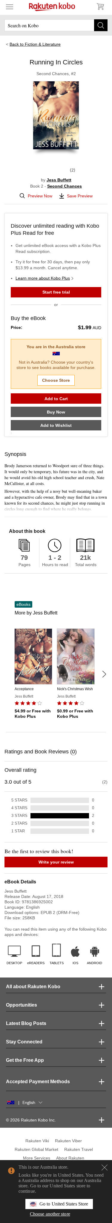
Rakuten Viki (37, 1140)
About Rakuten (70, 1158)
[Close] (105, 1167)
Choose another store (50, 1213)
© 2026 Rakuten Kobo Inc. (31, 1120)
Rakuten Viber (68, 1140)
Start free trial (56, 292)
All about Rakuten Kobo (33, 986)
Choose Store (56, 380)
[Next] (104, 674)
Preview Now (40, 196)
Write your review (56, 862)
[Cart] (100, 6)
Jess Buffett (59, 180)
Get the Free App (25, 1060)
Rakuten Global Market (36, 1149)
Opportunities (21, 1004)
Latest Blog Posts (26, 1023)
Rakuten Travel (78, 1149)
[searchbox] (56, 25)
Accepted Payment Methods (38, 1081)
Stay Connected (24, 1041)
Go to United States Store (63, 1203)
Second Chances (64, 186)
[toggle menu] (9, 6)
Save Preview (80, 196)
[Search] (101, 25)
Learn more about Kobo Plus (43, 278)
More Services (36, 1158)
